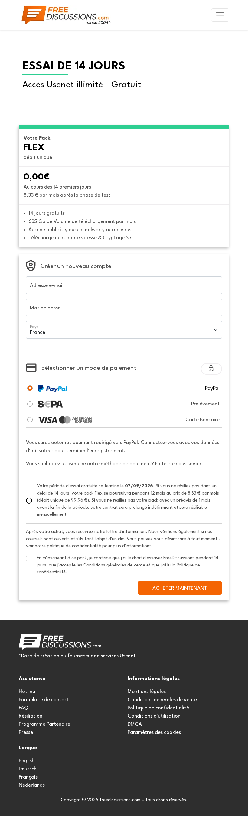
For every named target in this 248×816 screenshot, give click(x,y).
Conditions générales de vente (162, 699)
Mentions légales (147, 691)
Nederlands (32, 785)
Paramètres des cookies (154, 732)
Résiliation (30, 716)
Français (28, 777)
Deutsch (28, 769)
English (26, 760)
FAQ (23, 708)
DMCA (135, 724)
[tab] (30, 388)
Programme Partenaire (44, 724)
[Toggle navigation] (220, 15)
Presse (26, 732)
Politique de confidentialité (158, 708)
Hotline (27, 691)
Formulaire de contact (44, 699)
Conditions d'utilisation (154, 716)
